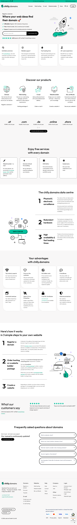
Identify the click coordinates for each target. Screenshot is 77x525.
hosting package (30, 366)
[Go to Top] (74, 522)
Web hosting (22, 94)
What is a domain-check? (47, 435)
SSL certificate (70, 94)
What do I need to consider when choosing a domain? (53, 447)
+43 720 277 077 (6, 495)
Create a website (53, 106)
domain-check (28, 346)
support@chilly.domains (7, 497)
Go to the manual (7, 509)
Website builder (54, 94)
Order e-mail (38, 106)
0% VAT (5, 512)
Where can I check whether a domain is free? (52, 441)
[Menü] (75, 513)
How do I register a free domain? (49, 454)
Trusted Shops (6, 53)
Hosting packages (22, 106)
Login (72, 6)
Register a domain (6, 104)
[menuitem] (66, 6)
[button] (37, 127)
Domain (6, 94)
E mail (38, 94)
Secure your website (70, 106)
